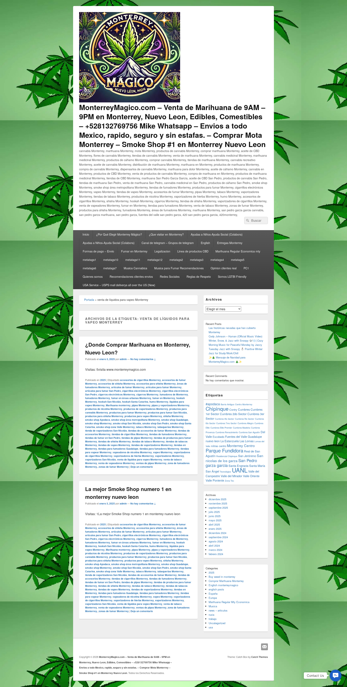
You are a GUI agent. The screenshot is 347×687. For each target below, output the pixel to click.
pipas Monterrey (141, 405)
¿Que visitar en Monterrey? (166, 234)
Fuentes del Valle (236, 436)
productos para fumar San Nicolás (167, 412)
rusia (211, 615)
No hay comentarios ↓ (143, 359)
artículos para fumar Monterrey (164, 387)
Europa (213, 598)
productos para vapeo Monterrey (143, 416)
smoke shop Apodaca (97, 420)
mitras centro (218, 446)
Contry (233, 409)
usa (211, 627)
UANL (239, 470)
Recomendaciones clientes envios (131, 277)
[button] (335, 675)
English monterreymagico (223, 585)
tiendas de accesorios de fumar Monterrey (152, 430)
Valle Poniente (215, 480)
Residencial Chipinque (226, 456)
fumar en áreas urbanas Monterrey (131, 398)
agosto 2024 (216, 541)
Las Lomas (247, 441)
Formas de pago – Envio (98, 251)
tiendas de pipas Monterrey (137, 438)
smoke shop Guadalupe (174, 420)
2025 (103, 380)
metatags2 (176, 260)
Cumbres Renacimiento (226, 432)
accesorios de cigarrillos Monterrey (140, 380)
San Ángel (212, 471)
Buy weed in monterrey (222, 577)
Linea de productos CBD (192, 251)
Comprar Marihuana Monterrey (226, 581)
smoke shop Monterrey (98, 423)
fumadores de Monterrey (174, 394)
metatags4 (217, 260)
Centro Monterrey (243, 404)
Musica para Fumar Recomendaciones (179, 268)
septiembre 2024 (218, 537)
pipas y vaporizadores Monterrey (170, 405)
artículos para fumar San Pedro (103, 391)
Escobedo (218, 437)
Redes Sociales (170, 277)
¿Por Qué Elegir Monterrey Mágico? (119, 234)
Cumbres (244, 409)
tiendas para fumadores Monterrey (159, 448)
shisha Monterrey (173, 416)
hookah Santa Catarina (135, 401)
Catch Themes (259, 657)
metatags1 (89, 260)
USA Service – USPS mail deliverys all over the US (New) (119, 285)
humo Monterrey (158, 401)
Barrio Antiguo (227, 404)
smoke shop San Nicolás (127, 423)
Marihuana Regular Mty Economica (229, 602)
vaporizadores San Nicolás (100, 459)
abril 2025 (214, 524)
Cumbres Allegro (246, 423)
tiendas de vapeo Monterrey (114, 445)
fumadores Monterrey (97, 398)
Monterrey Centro (241, 445)
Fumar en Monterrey (134, 251)
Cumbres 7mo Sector (226, 423)
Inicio (86, 234)
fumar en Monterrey (163, 398)
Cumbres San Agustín (249, 432)
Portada (89, 300)
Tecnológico (225, 471)
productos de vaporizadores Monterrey (145, 409)
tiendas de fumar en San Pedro (102, 438)
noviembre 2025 (218, 503)
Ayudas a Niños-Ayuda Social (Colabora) (217, 234)
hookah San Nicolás (109, 401)
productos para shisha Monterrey (104, 416)
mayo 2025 (215, 520)
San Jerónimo (247, 456)
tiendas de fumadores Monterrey (168, 434)
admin (123, 359)
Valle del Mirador (231, 476)
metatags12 (154, 260)
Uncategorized (217, 623)
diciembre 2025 (217, 499)
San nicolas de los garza (234, 458)
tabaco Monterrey (146, 427)
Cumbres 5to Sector (244, 418)
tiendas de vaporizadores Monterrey (152, 445)
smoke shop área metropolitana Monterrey (135, 420)
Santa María (257, 465)
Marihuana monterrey (118, 405)
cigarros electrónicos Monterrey (116, 394)
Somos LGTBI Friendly (232, 277)
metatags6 (89, 268)
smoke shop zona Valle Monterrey (115, 427)
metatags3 (196, 260)
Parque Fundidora (224, 450)
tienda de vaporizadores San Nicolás (106, 430)
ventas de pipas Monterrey (151, 463)
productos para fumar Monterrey (128, 412)
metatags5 (237, 260)
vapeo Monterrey (162, 452)
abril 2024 (214, 545)
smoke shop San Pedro (155, 423)
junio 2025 (214, 516)
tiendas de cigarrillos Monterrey (130, 434)
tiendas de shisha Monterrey (114, 441)
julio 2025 (214, 512)
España (213, 593)
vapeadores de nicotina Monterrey (132, 452)
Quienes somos (93, 277)
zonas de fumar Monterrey (114, 467)
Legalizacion (162, 251)
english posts (216, 589)
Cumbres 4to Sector (224, 418)
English (205, 243)
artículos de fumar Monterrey (128, 387)
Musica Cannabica (135, 268)
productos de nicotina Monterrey (103, 409)
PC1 (246, 268)
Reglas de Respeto (199, 277)
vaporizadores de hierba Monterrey (134, 456)
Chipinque (217, 408)
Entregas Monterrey (229, 243)
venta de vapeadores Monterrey (116, 463)
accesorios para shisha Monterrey (156, 383)
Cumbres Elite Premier (221, 427)
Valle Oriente (251, 476)
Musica (213, 606)
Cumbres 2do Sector (233, 414)
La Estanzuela (229, 441)
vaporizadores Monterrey (169, 456)
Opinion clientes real (224, 268)
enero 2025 (215, 529)
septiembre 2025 (218, 507)
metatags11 (132, 260)
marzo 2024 (215, 550)
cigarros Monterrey (147, 394)
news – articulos (218, 610)
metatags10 (110, 260)
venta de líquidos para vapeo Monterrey (139, 459)
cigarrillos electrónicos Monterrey (141, 391)
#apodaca (213, 404)
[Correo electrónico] (264, 646)
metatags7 (110, 268)
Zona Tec (229, 480)
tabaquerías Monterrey (170, 427)
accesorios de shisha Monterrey (116, 383)
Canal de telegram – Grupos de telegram (168, 243)
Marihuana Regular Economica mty (237, 251)
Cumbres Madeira (241, 427)
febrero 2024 (216, 554)
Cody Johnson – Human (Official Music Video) (235, 336)
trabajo (212, 619)
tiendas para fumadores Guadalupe (118, 448)
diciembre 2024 (217, 533)
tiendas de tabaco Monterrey (148, 441)
